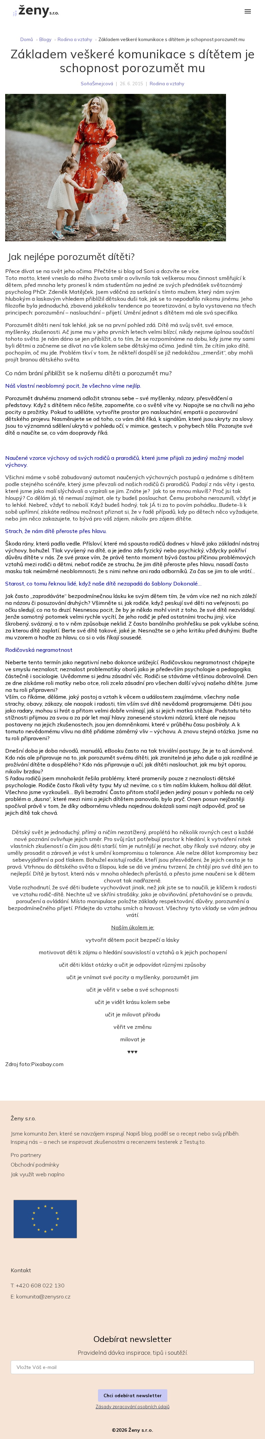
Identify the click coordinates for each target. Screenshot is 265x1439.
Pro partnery (26, 1154)
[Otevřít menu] (248, 11)
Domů (26, 39)
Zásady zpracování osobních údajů (132, 1406)
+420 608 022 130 (40, 1285)
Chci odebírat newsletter (133, 1395)
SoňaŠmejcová (97, 83)
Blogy (45, 39)
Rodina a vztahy (75, 39)
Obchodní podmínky (35, 1164)
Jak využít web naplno (38, 1174)
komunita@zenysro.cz (43, 1296)
